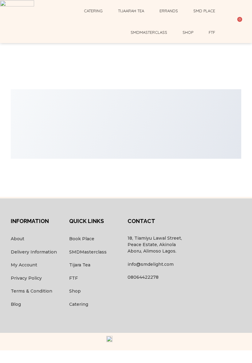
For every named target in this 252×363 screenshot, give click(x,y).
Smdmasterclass (149, 32)
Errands (168, 10)
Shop (188, 32)
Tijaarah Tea (131, 10)
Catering (93, 10)
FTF (212, 32)
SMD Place (204, 10)
